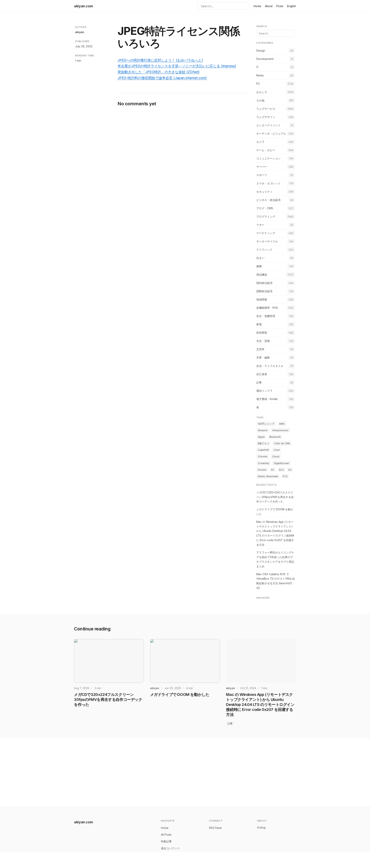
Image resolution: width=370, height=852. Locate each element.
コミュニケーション (268, 158)
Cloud (275, 456)
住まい (260, 257)
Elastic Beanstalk (268, 476)
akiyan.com (83, 6)
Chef (277, 449)
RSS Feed (215, 827)
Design (260, 50)
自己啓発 (261, 374)
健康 (259, 266)
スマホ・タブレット (268, 183)
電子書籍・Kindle (267, 399)
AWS (282, 423)
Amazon (263, 430)
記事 (259, 382)
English (291, 6)
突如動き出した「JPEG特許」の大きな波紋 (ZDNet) (159, 72)
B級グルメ (263, 443)
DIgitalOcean (281, 463)
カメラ (260, 141)
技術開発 (261, 332)
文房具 (260, 349)
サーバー (261, 166)
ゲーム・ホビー (265, 150)
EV (290, 469)
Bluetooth (275, 436)
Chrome (262, 456)
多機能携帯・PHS (267, 307)
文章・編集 (263, 357)
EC (272, 469)
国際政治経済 (264, 291)
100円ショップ (266, 423)
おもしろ (261, 92)
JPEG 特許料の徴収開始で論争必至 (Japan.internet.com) (162, 78)
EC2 (281, 469)
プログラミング (265, 216)
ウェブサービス (265, 108)
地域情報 (261, 299)
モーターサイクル (267, 241)
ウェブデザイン (265, 117)
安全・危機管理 (265, 316)
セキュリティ (264, 191)
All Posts (166, 834)
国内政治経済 (264, 283)
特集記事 (166, 841)
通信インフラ (264, 390)
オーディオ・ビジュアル (271, 133)
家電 (259, 324)
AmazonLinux (280, 430)
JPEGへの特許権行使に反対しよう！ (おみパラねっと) (160, 60)
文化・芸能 (263, 340)
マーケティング (265, 233)
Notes (260, 75)
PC (258, 83)
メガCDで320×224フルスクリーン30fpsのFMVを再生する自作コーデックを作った (275, 497)
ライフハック (264, 249)
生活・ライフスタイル (269, 365)
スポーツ (261, 175)
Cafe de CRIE (282, 443)
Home (257, 6)
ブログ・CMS (264, 208)
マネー (260, 224)
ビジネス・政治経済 (268, 200)
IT (257, 67)
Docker (262, 469)
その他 (260, 100)
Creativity (263, 463)
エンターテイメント (268, 125)
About (268, 6)
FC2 (285, 476)
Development (264, 58)
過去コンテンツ (170, 848)
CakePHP (263, 449)
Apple (261, 436)
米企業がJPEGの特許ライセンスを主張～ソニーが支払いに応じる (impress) (177, 66)
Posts (279, 6)
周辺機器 (261, 274)
